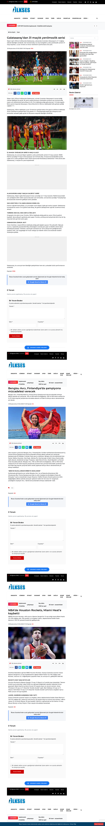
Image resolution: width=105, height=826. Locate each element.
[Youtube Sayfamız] (96, 2)
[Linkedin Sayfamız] (93, 2)
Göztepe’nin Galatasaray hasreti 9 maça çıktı (87, 70)
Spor (47, 18)
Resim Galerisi (62, 2)
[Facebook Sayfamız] (55, 358)
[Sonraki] (97, 26)
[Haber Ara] (97, 18)
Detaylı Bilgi (73, 824)
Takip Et (36, 93)
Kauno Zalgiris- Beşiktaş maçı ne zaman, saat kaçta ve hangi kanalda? (88, 62)
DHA (32, 48)
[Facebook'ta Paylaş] (15, 93)
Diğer (85, 18)
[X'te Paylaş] (18, 93)
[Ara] (95, 38)
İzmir (52, 18)
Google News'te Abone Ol (37, 282)
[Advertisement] (68, 10)
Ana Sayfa (12, 32)
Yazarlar (75, 2)
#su (12, 487)
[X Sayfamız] (85, 2)
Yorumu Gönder (16, 336)
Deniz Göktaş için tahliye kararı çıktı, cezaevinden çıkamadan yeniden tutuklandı (59, 383)
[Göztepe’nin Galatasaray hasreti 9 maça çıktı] (74, 70)
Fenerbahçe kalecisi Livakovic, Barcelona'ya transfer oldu (87, 45)
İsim (11, 322)
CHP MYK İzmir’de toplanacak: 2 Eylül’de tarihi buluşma (34, 26)
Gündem (25, 18)
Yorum (11, 306)
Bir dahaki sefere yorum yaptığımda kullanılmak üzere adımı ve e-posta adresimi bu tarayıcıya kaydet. (37, 330)
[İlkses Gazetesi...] (21, 9)
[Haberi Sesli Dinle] (54, 89)
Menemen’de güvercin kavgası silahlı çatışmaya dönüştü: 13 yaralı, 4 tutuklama (31, 383)
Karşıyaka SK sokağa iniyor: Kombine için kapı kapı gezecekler (88, 54)
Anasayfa (54, 2)
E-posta (41, 322)
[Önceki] (94, 26)
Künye (80, 2)
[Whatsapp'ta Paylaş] (22, 93)
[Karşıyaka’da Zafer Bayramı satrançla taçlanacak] (74, 78)
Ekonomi (40, 18)
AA (33, 404)
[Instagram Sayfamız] (90, 2)
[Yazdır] (64, 89)
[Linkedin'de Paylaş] (29, 93)
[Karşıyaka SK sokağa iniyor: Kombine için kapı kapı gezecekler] (74, 53)
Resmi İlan (66, 18)
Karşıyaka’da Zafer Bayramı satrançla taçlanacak (88, 77)
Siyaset (32, 18)
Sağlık (59, 18)
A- (57, 89)
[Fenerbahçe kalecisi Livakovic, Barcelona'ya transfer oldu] (74, 45)
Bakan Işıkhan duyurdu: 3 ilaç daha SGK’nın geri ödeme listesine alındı (42, 382)
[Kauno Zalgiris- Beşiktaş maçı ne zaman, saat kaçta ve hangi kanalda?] (74, 62)
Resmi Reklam (76, 18)
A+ (61, 89)
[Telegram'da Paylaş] (25, 93)
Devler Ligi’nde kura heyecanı (86, 85)
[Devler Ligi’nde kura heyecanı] (74, 86)
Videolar (69, 2)
